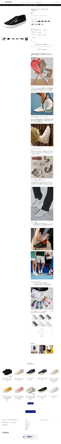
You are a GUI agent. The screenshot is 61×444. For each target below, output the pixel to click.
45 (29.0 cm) (39, 37)
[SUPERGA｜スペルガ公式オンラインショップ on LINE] (6, 425)
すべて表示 (31, 403)
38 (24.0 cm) (34, 32)
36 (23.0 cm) (39, 30)
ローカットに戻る (31, 411)
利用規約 (26, 428)
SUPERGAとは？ (39, 2)
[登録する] (15, 421)
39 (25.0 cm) (39, 32)
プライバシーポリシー (28, 422)
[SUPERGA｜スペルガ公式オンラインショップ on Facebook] (4, 425)
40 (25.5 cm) (45, 32)
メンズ (28, 2)
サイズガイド (42, 333)
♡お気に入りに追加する (42, 49)
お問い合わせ (27, 426)
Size (32, 28)
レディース (23, 2)
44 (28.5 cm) (34, 37)
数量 (31, 40)
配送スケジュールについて (42, 331)
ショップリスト (27, 421)
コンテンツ (32, 2)
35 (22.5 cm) (34, 30)
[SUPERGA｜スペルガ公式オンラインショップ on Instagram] (2, 425)
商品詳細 (42, 329)
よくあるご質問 (27, 425)
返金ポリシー (27, 429)
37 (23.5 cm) (45, 30)
